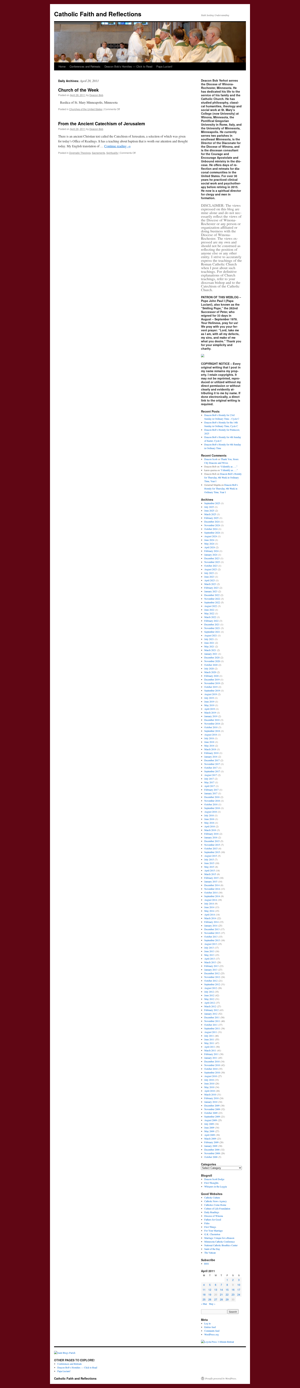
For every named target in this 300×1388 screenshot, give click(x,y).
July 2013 (209, 947)
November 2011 (212, 1021)
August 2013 (210, 943)
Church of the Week (78, 90)
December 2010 (212, 1061)
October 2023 (211, 565)
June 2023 (209, 576)
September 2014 (212, 896)
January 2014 (210, 925)
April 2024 (209, 547)
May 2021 (209, 646)
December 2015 (212, 841)
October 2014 (211, 892)
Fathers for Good (212, 1219)
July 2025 (209, 506)
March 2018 (210, 749)
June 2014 (209, 907)
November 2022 (212, 598)
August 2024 (210, 536)
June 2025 (209, 510)
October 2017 (211, 767)
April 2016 (209, 826)
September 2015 (212, 852)
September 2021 (212, 631)
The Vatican (210, 1252)
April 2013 (209, 958)
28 (221, 1299)
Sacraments (98, 152)
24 (238, 1294)
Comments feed (211, 1330)
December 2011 (212, 1017)
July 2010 (209, 1079)
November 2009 (212, 1109)
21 (221, 1294)
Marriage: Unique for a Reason (219, 1237)
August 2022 (210, 606)
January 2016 (210, 837)
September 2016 (212, 808)
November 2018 (212, 723)
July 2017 (209, 778)
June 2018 (209, 741)
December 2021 (212, 624)
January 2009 (210, 1145)
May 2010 (209, 1087)
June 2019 (209, 701)
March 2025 (210, 514)
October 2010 (211, 1068)
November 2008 (212, 1153)
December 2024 (212, 521)
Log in (207, 1323)
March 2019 (210, 712)
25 (204, 1299)
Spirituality (112, 152)
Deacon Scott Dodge (214, 1179)
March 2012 (210, 1006)
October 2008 (211, 1156)
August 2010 (210, 1076)
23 (233, 1294)
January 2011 (210, 1057)
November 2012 (212, 977)
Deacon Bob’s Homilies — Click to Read (128, 66)
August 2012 (210, 988)
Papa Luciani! (164, 66)
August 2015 (210, 855)
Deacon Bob (96, 95)
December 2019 (212, 679)
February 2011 (211, 1054)
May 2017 (209, 782)
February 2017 (211, 789)
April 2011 (209, 1046)
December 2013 (212, 929)
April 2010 (209, 1090)
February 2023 (211, 587)
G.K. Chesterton (212, 1234)
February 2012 (211, 1010)
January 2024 (210, 554)
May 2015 (209, 866)
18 (204, 1294)
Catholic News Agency (215, 1201)
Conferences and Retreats (85, 66)
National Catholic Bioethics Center (221, 1245)
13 (215, 1289)
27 (215, 1299)
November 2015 (212, 844)
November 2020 (212, 661)
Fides (207, 1223)
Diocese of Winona (213, 1215)
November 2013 (212, 932)
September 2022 (212, 602)
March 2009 (210, 1138)
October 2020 (211, 664)
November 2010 (212, 1065)
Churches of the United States (85, 109)
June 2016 (209, 819)
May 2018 (209, 745)
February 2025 (211, 517)
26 (209, 1299)
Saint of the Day (212, 1248)
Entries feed (210, 1327)
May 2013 (209, 954)
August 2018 (210, 734)
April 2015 (209, 870)
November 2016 (212, 800)
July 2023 (209, 573)
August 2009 (210, 1120)
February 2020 (211, 675)
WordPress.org (211, 1334)
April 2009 (209, 1134)
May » (212, 1303)
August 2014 (210, 899)
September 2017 (212, 771)
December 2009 (212, 1105)
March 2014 (210, 918)
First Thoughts (211, 1182)
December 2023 (212, 558)
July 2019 (209, 697)
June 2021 (209, 642)
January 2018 (210, 756)
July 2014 (209, 903)
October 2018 (211, 727)
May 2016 (209, 822)
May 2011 (209, 1043)
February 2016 (211, 833)
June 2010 (209, 1083)
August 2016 (210, 811)
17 (238, 1289)
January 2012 (210, 1013)
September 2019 (212, 690)
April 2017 (209, 786)
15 (227, 1289)
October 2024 (211, 528)
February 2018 (211, 752)
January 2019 (210, 716)
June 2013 (209, 951)
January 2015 (210, 881)
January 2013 (210, 969)
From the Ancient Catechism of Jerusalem (101, 123)
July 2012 (209, 991)
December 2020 (212, 657)
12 (209, 1289)
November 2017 (212, 764)
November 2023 (212, 562)
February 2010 (211, 1098)
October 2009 (211, 1112)
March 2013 (210, 962)
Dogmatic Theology (80, 152)
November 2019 (212, 683)
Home (62, 66)
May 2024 (209, 543)
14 (221, 1289)
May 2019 (209, 705)
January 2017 (210, 793)
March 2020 (210, 672)
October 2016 (211, 804)
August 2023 (210, 569)
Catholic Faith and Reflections (97, 13)
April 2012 (209, 1002)
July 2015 (209, 859)
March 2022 (210, 617)
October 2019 (211, 686)
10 (238, 1284)
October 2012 (211, 980)
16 (233, 1289)
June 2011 (209, 1039)
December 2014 (212, 885)
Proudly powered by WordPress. (221, 1378)
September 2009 (212, 1116)
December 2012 (212, 973)
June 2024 (209, 539)
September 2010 (212, 1072)
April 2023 (209, 580)
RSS (206, 1263)
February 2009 (211, 1142)
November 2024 (212, 525)
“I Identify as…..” (228, 466)
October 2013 (211, 936)
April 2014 (209, 914)
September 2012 (212, 984)
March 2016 (210, 830)
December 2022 (212, 595)
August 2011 (210, 1032)
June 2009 (209, 1127)
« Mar (204, 1303)
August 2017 (210, 775)
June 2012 (209, 995)
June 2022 (209, 609)
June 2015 (209, 863)
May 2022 (209, 613)
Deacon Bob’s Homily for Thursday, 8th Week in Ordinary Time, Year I (223, 477)
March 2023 (210, 584)
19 (209, 1294)
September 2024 (212, 532)
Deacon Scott (210, 459)
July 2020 (209, 668)
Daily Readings (211, 1212)
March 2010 (210, 1094)
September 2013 (212, 940)
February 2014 (211, 921)
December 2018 (212, 719)
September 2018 (212, 730)
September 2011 (212, 1028)
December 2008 (212, 1149)
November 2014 (212, 888)
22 (227, 1294)
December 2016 (212, 797)
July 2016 (209, 815)
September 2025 (212, 503)
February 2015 (211, 877)
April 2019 (209, 708)
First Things (210, 1226)
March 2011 (210, 1050)
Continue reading (117, 146)
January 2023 (210, 591)
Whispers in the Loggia (215, 1186)
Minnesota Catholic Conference (219, 1241)
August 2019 (210, 694)
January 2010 (210, 1101)
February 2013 (211, 965)
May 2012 (209, 999)
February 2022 (211, 620)
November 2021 (212, 628)
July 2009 (209, 1123)
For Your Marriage (213, 1230)
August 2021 (210, 635)
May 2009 (209, 1131)
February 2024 (211, 551)
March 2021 (210, 650)
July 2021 (209, 639)
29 (227, 1299)
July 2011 (209, 1035)
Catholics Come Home (215, 1204)
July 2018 (209, 738)
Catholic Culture (212, 1197)
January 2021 (210, 653)
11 (204, 1289)
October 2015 (211, 848)
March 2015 (210, 874)
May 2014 (209, 910)
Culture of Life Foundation (217, 1208)
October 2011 (211, 1024)
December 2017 (212, 760)
